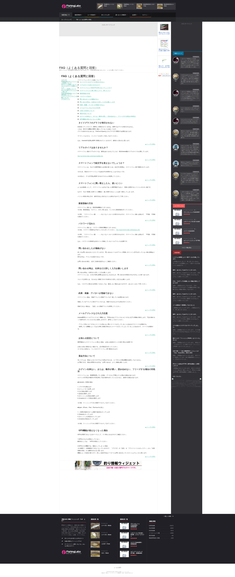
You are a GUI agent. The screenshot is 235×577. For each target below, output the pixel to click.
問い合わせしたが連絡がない (89, 99)
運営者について (66, 95)
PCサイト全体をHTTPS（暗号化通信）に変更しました (186, 364)
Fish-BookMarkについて (69, 93)
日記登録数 (152, 528)
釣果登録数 (152, 525)
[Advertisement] (108, 30)
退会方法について (86, 113)
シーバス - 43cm (106, 534)
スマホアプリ (65, 99)
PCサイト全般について (69, 84)
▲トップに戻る (150, 144)
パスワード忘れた (86, 96)
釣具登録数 (152, 530)
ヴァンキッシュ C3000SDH (192, 212)
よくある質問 (117, 567)
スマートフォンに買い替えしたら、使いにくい (95, 90)
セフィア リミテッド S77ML (192, 240)
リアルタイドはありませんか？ (90, 85)
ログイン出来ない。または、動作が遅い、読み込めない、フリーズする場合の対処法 (108, 116)
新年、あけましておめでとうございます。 (185, 270)
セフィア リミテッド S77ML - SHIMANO (137, 552)
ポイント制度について (68, 89)
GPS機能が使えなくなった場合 (90, 119)
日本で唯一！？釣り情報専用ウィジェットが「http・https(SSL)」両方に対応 (186, 351)
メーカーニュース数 (154, 533)
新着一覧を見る (177, 376)
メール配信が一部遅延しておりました (184, 305)
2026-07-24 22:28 (189, 238)
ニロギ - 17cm (106, 544)
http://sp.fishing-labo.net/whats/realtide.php (90, 156)
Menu (64, 15)
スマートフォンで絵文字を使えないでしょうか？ (96, 88)
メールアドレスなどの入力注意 (90, 108)
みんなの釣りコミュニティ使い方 (69, 91)
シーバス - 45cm (106, 525)
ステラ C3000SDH (189, 231)
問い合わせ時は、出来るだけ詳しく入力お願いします (97, 102)
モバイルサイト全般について (69, 86)
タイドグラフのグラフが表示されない (92, 82)
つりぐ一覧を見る (186, 247)
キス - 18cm (105, 553)
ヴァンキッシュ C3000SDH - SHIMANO (135, 525)
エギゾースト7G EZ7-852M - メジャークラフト (137, 534)
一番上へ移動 (167, 516)
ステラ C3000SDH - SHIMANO (136, 543)
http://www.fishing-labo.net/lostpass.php (128, 230)
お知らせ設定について (87, 111)
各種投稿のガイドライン (69, 81)
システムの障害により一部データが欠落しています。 (186, 258)
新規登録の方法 (85, 93)
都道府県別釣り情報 (154, 538)
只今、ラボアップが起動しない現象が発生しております (186, 282)
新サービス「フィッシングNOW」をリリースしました (186, 339)
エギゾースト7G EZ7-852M (192, 221)
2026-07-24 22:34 (189, 210)
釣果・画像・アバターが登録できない (92, 105)
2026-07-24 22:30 (189, 228)
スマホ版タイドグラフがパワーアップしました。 (186, 326)
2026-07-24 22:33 (189, 219)
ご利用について (66, 83)
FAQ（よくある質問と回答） (84, 19)
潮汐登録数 (152, 535)
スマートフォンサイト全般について (69, 97)
